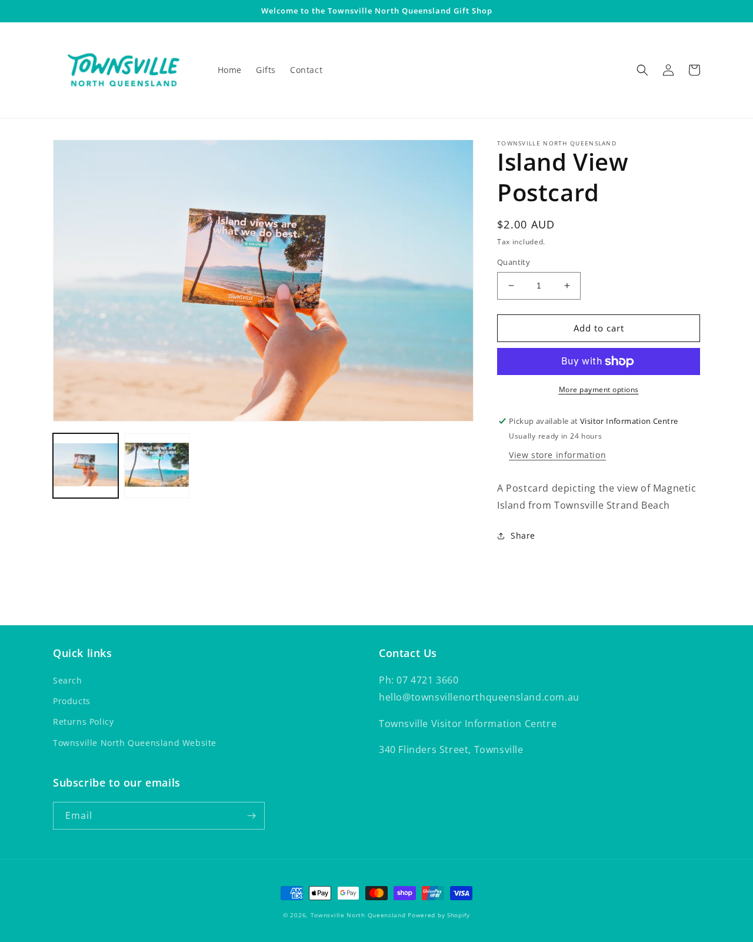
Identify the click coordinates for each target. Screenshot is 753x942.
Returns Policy (83, 721)
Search (67, 680)
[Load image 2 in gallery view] (156, 466)
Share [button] (523, 535)
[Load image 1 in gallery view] (85, 466)
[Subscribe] (251, 816)
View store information (557, 454)
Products (72, 700)
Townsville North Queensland (358, 915)
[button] (642, 70)
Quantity (513, 262)
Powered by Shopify (439, 915)
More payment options (599, 389)
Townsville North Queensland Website (134, 742)
